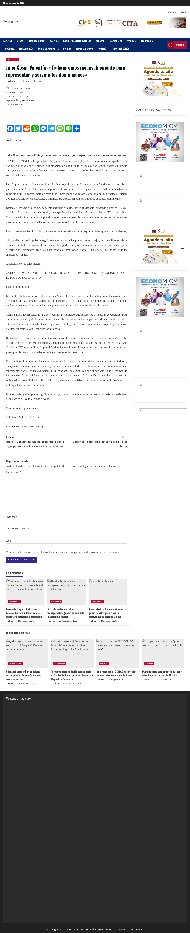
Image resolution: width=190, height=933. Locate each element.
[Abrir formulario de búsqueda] (163, 45)
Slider (19, 41)
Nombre (11, 516)
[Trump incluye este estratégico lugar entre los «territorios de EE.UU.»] (163, 653)
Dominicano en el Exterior (77, 41)
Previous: (35, 441)
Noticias (7, 41)
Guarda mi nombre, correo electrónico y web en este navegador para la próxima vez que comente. (64, 552)
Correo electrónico (17, 528)
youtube (180, 45)
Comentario (13, 472)
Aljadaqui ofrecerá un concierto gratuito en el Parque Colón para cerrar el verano (23, 675)
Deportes (101, 41)
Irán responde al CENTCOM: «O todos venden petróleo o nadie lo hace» (116, 673)
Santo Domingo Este (48, 48)
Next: (100, 441)
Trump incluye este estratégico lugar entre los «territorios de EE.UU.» (162, 673)
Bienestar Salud (84, 48)
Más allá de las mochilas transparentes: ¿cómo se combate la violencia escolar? (65, 613)
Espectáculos (26, 48)
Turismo (101, 48)
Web (8, 540)
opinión (67, 48)
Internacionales (36, 41)
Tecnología (147, 41)
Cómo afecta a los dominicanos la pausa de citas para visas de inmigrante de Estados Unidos (107, 613)
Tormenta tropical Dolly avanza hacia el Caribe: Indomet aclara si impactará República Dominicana (24, 613)
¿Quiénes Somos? (121, 48)
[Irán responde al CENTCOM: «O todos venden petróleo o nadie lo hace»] (117, 653)
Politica (54, 41)
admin (11, 81)
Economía (131, 41)
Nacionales (116, 41)
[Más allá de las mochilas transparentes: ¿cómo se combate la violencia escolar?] (66, 592)
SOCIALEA (10, 48)
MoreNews (119, 929)
